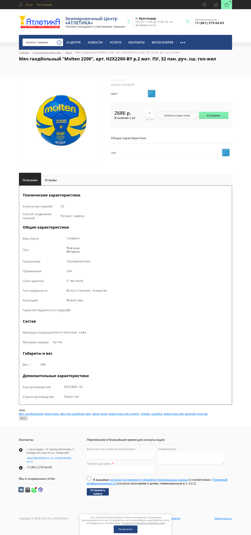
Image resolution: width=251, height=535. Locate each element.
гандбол (156, 413)
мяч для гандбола (72, 413)
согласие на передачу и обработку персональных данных (149, 479)
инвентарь (51, 413)
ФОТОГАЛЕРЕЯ (162, 42)
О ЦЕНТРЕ (74, 42)
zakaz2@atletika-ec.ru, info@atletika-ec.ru (49, 459)
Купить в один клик (177, 115)
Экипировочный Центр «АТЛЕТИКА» (91, 20)
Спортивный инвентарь (47, 52)
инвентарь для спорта (124, 413)
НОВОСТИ (95, 42)
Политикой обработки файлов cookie (143, 523)
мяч (88, 413)
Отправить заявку (97, 491)
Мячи (68, 52)
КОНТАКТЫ (136, 42)
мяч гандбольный (31, 413)
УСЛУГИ (115, 42)
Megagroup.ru (223, 518)
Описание (30, 179)
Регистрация (44, 4)
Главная (24, 52)
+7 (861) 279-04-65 (209, 23)
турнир (145, 413)
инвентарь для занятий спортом (185, 413)
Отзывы (51, 180)
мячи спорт (99, 413)
